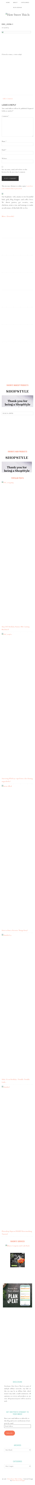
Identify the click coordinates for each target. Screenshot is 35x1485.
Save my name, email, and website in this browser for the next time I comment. (14, 171)
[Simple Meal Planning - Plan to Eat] (17, 1307)
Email (4, 150)
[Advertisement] (17, 75)
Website (4, 158)
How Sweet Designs (18, 1480)
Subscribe (9, 1433)
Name (4, 141)
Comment (5, 116)
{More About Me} (8, 216)
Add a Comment (8, 99)
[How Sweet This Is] (17, 15)
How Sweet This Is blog (14, 1479)
